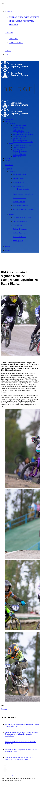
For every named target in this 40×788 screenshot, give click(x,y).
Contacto (9, 54)
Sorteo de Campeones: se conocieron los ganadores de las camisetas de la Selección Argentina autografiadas (21, 734)
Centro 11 (13, 39)
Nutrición (13, 25)
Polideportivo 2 (16, 43)
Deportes (4, 709)
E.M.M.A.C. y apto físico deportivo (24, 17)
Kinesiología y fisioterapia (21, 21)
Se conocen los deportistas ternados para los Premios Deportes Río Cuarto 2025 (22, 725)
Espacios (9, 33)
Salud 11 (9, 11)
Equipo (8, 51)
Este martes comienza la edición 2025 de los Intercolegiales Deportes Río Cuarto (19, 758)
